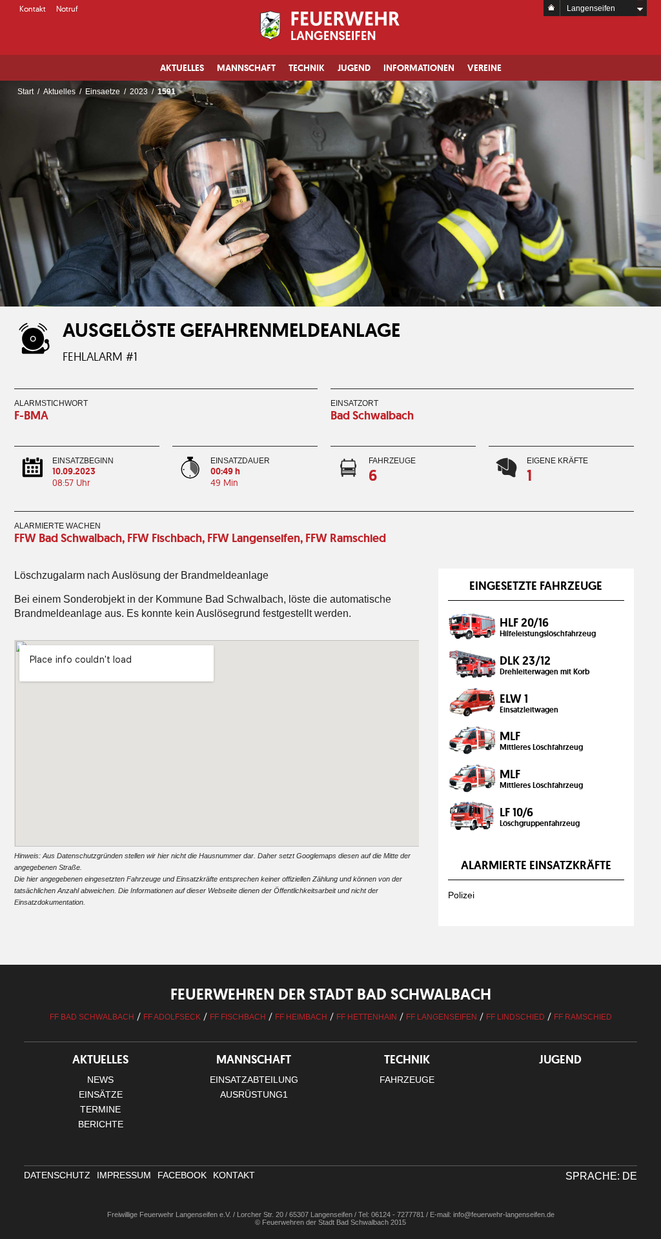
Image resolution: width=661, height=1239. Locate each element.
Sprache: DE (601, 1176)
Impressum (124, 1175)
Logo (330, 25)
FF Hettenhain (366, 1017)
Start (25, 91)
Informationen (418, 68)
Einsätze (101, 1094)
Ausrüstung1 (254, 1094)
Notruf (67, 9)
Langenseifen (591, 8)
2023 (139, 91)
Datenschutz (57, 1175)
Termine (100, 1109)
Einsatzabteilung (254, 1079)
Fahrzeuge (407, 1079)
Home (552, 8)
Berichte (100, 1124)
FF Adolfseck (172, 1017)
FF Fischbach (238, 1017)
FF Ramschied (583, 1017)
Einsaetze (102, 91)
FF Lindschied (515, 1017)
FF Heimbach (301, 1017)
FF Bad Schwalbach (92, 1017)
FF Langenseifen (441, 1017)
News (100, 1079)
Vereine (484, 68)
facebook (182, 1175)
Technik (307, 68)
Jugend (354, 68)
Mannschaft (246, 68)
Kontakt (32, 9)
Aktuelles (182, 68)
